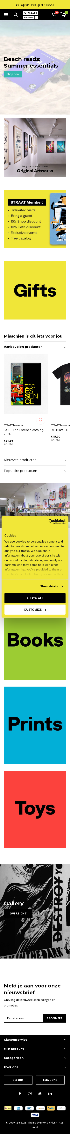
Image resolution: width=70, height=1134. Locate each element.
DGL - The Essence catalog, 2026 (24, 432)
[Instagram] (30, 1093)
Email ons (50, 1080)
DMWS (44, 1122)
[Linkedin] (50, 1093)
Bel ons (18, 1080)
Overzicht (18, 913)
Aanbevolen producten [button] (23, 347)
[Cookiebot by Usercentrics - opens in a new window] (49, 521)
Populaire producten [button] (20, 471)
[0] (63, 14)
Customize (33, 609)
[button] (6, 14)
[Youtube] (39, 1093)
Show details (49, 586)
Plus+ (54, 1122)
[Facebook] (20, 1093)
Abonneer (54, 1018)
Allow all (35, 598)
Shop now (29, 74)
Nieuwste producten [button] (20, 460)
